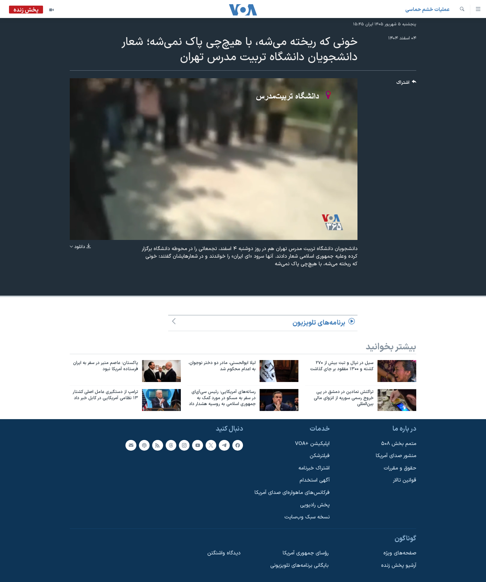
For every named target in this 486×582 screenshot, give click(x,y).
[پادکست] (144, 445)
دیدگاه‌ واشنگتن (223, 553)
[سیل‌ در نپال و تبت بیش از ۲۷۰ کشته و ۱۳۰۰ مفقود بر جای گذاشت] (396, 371)
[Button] (406, 84)
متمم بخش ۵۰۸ (398, 444)
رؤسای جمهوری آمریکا (305, 553)
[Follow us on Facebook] (237, 445)
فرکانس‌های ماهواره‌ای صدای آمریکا (292, 492)
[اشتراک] (130, 445)
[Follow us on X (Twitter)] (211, 445)
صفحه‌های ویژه (399, 553)
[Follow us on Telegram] (224, 445)
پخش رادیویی (315, 505)
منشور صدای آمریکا (396, 456)
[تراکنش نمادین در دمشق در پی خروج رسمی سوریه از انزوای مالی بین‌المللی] (396, 400)
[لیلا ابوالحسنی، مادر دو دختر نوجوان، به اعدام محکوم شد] (279, 371)
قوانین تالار (404, 480)
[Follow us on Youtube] (197, 445)
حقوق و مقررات (400, 468)
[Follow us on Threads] (171, 445)
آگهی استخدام (315, 480)
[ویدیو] (51, 10)
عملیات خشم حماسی (427, 10)
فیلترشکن (320, 456)
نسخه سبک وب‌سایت (307, 517)
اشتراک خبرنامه (314, 468)
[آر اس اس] (157, 445)
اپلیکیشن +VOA (312, 444)
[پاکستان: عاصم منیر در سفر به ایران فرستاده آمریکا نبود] (161, 371)
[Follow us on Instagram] (184, 445)
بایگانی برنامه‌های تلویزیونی (299, 565)
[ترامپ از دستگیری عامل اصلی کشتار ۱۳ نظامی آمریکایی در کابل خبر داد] (161, 400)
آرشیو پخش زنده (398, 565)
